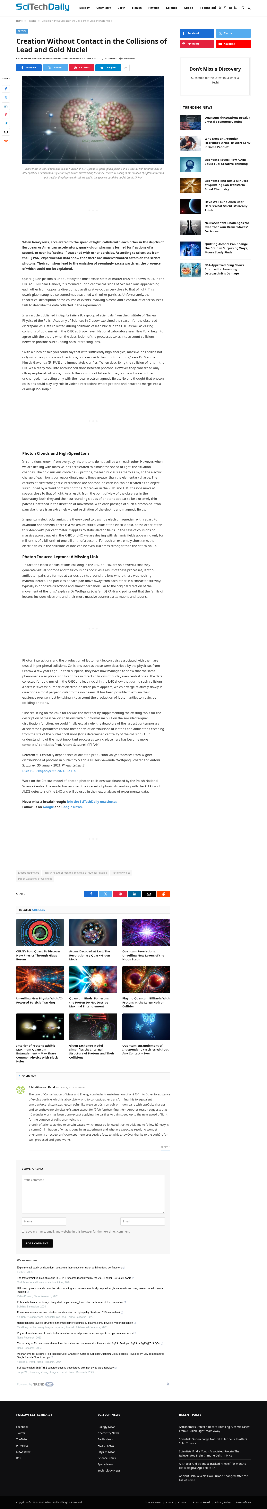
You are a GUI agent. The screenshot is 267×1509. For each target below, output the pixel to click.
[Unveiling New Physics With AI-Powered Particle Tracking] (40, 979)
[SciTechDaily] (42, 8)
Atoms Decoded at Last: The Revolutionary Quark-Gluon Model (89, 955)
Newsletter (23, 1452)
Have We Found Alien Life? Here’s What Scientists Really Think (226, 206)
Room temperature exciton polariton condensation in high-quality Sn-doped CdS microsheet (68, 1312)
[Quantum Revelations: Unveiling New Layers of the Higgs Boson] (146, 932)
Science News (107, 1458)
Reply (164, 1147)
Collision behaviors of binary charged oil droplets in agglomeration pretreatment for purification (70, 1302)
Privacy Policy (223, 1502)
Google (48, 807)
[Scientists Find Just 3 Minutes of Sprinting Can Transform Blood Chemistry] (190, 185)
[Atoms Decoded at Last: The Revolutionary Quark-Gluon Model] (93, 932)
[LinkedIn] (6, 106)
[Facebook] (6, 89)
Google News (71, 807)
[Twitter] (6, 97)
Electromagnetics (28, 872)
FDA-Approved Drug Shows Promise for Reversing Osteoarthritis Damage (224, 269)
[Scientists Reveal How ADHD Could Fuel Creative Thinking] (190, 164)
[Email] (6, 132)
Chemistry (103, 8)
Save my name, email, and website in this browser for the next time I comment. (78, 1231)
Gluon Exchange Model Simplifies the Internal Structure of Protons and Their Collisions (91, 1051)
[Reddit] (6, 140)
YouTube (21, 1439)
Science (171, 8)
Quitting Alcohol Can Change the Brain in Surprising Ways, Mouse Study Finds (226, 248)
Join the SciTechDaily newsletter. (92, 801)
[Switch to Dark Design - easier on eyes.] (243, 7)
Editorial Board (201, 1502)
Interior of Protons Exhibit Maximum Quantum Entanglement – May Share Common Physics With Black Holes (37, 1053)
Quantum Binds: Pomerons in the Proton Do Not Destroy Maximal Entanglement (90, 1002)
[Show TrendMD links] (167, 1383)
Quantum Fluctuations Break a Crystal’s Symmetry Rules (227, 119)
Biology (84, 8)
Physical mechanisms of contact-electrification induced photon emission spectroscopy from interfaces (75, 1333)
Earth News (105, 1439)
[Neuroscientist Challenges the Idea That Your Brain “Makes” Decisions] (190, 227)
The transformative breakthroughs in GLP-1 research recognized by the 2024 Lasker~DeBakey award (74, 1277)
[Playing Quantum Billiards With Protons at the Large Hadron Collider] (146, 979)
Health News (106, 1445)
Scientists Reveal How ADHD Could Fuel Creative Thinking (226, 162)
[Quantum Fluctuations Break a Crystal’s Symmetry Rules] (190, 122)
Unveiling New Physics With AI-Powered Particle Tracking (39, 1000)
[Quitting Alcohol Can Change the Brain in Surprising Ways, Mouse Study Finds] (190, 249)
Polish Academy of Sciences (35, 878)
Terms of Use (243, 1502)
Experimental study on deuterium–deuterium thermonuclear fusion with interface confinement (69, 1267)
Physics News (106, 1452)
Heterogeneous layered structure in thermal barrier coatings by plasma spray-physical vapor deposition (75, 1322)
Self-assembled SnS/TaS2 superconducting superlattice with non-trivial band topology (65, 1367)
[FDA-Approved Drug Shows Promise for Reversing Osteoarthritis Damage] (190, 270)
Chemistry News (108, 1433)
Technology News (109, 1470)
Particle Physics (121, 872)
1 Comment (111, 59)
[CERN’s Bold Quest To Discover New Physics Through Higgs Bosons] (40, 932)
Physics (153, 8)
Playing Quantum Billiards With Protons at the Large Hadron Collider (146, 1002)
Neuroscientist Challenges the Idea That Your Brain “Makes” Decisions (227, 227)
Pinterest (22, 1445)
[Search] (249, 8)
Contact (182, 1502)
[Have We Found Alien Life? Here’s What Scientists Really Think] (190, 206)
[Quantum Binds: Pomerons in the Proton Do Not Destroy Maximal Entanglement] (93, 979)
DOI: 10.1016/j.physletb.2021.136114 (49, 771)
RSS (18, 1458)
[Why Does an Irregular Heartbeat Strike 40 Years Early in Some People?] (190, 143)
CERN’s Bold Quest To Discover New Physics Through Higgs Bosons (38, 955)
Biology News (106, 1427)
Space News (106, 1464)
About (169, 1502)
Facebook (22, 1427)
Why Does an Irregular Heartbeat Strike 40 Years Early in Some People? (228, 143)
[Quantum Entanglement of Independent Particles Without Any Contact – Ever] (146, 1026)
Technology (208, 8)
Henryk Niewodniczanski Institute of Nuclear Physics (75, 872)
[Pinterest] (6, 114)
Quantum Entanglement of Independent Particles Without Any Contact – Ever (145, 1049)
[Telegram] (6, 123)
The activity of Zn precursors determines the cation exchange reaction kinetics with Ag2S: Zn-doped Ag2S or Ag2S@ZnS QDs (88, 1343)
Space (188, 8)
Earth (121, 8)
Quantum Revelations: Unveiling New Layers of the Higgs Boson (143, 955)
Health (137, 8)
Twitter (20, 1433)
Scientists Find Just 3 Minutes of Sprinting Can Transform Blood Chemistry (226, 185)
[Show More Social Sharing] (126, 67)
